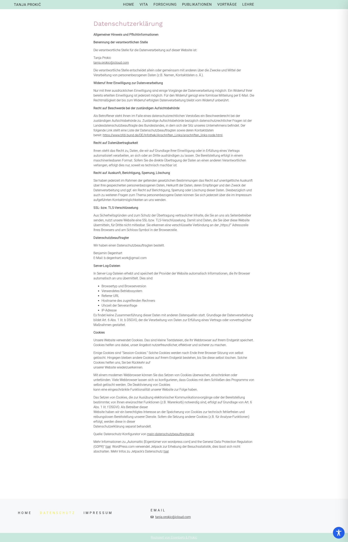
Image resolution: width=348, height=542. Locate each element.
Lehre (248, 4)
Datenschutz (58, 513)
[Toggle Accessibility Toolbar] (338, 532)
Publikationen (197, 4)
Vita (144, 4)
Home (128, 4)
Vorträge (227, 4)
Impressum (98, 513)
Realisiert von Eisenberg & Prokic (174, 537)
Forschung (165, 4)
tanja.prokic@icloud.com (111, 62)
